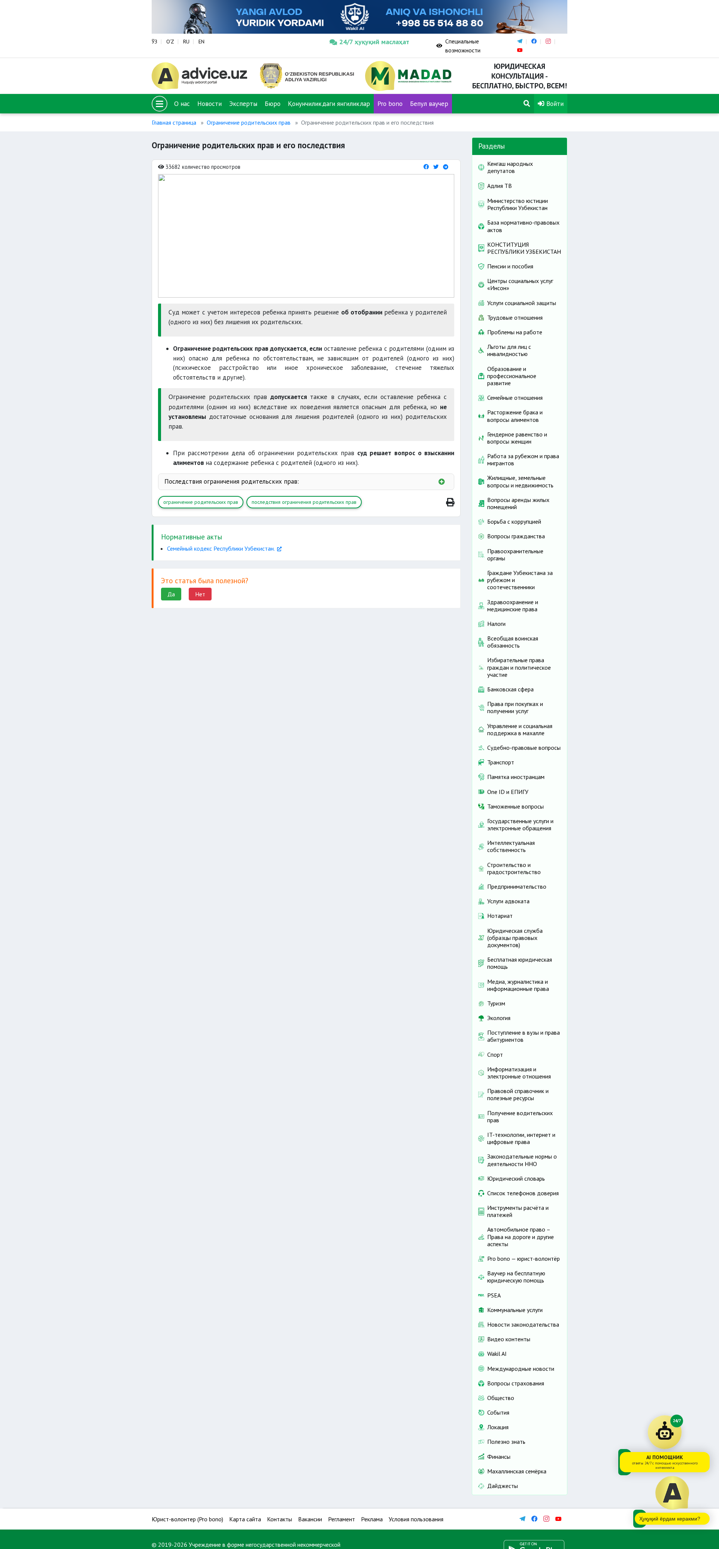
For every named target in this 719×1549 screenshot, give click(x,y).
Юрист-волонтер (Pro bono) (187, 1519)
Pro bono (390, 103)
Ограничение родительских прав (249, 122)
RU (186, 41)
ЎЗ (154, 41)
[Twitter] (436, 166)
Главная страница (174, 122)
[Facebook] (426, 166)
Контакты (279, 1519)
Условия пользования (416, 1519)
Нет (200, 594)
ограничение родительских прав (200, 502)
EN (201, 41)
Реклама (372, 1519)
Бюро (272, 103)
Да (171, 594)
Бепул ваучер (429, 103)
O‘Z (170, 41)
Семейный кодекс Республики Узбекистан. (221, 548)
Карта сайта (245, 1519)
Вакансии (310, 1519)
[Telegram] (445, 166)
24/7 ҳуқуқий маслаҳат (374, 41)
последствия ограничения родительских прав (304, 502)
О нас (182, 103)
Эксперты (243, 103)
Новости (209, 103)
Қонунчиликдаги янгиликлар (329, 103)
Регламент (341, 1519)
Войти (554, 103)
